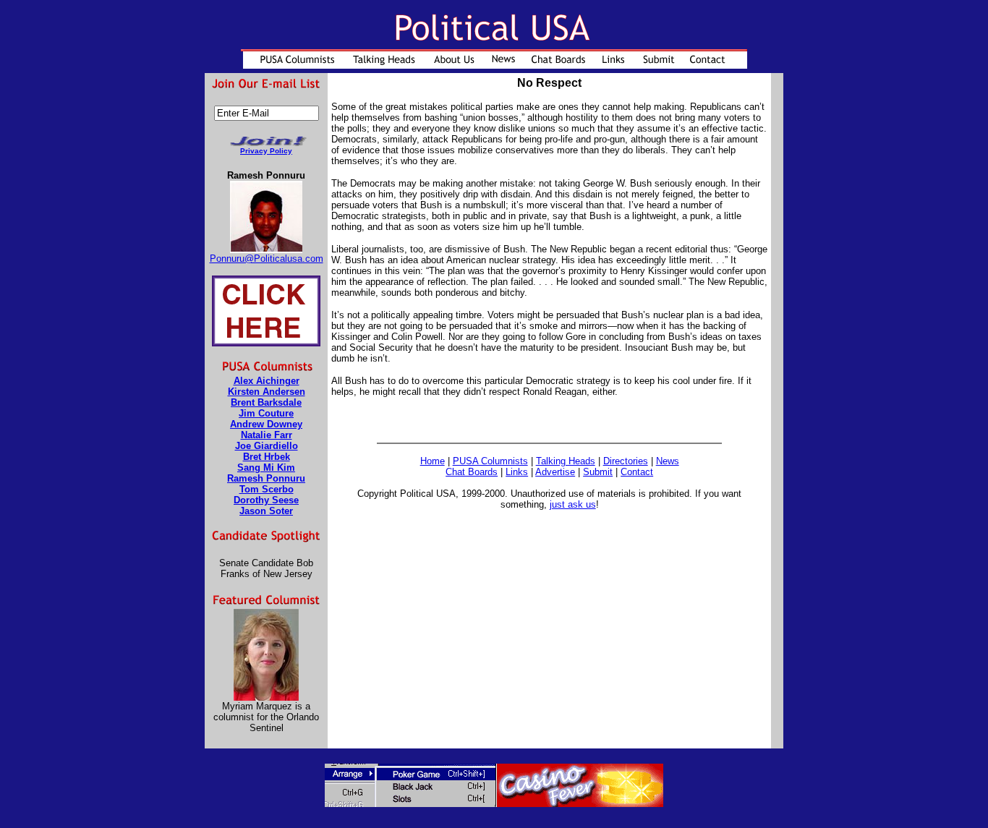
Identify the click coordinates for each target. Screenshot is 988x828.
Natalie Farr (266, 435)
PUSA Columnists (490, 461)
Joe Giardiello (266, 445)
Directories (625, 461)
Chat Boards (472, 471)
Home (432, 461)
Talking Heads (565, 461)
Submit (598, 471)
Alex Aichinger (266, 380)
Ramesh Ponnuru (266, 478)
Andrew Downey (266, 424)
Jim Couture (266, 413)
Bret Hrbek (266, 456)
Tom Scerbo (266, 489)
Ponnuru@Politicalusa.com (266, 258)
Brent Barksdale (266, 402)
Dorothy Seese (266, 500)
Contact (637, 471)
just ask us (573, 504)
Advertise (555, 471)
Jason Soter (266, 510)
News (667, 461)
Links (517, 471)
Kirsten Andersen (266, 391)
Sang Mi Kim (266, 467)
